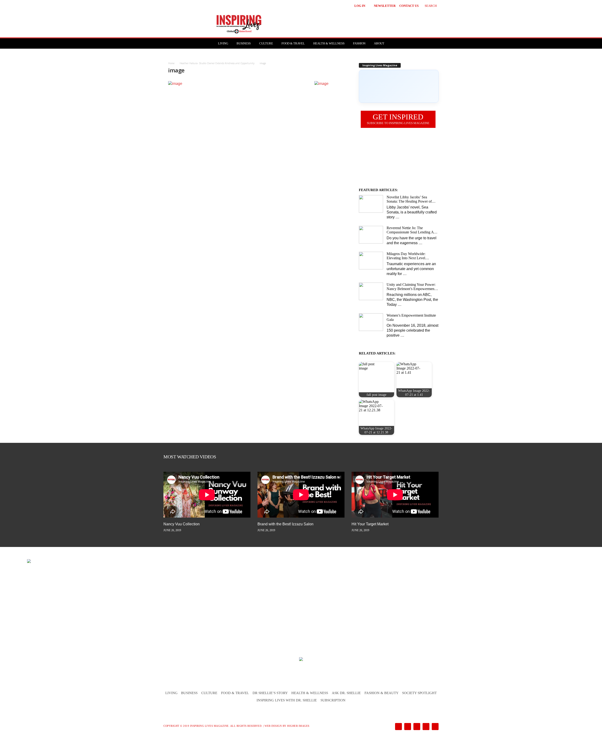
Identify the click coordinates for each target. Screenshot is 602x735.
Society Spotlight (419, 693)
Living (223, 43)
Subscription (333, 700)
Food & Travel (293, 43)
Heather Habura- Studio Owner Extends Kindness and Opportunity (217, 63)
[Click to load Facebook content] (399, 86)
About (379, 43)
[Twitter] (425, 727)
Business (244, 43)
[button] (427, 5)
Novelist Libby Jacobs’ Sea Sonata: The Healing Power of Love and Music (409, 199)
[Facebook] (398, 727)
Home (171, 63)
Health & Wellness (329, 43)
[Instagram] (407, 727)
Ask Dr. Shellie (346, 693)
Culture (266, 43)
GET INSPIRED (398, 119)
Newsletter (385, 6)
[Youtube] (434, 727)
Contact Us (409, 6)
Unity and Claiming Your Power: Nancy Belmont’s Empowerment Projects (411, 287)
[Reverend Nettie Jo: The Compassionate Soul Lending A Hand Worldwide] (371, 235)
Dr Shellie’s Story (270, 693)
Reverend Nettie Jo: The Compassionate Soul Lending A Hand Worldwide (410, 230)
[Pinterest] (416, 727)
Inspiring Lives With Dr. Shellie (287, 700)
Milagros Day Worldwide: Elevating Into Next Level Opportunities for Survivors (407, 256)
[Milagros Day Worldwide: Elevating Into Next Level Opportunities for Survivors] (371, 260)
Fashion (359, 43)
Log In (359, 6)
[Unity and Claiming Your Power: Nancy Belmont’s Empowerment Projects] (371, 291)
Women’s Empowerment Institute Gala (411, 317)
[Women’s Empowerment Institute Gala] (371, 322)
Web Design (273, 725)
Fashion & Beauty (381, 693)
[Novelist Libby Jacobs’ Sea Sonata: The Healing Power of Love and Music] (371, 204)
